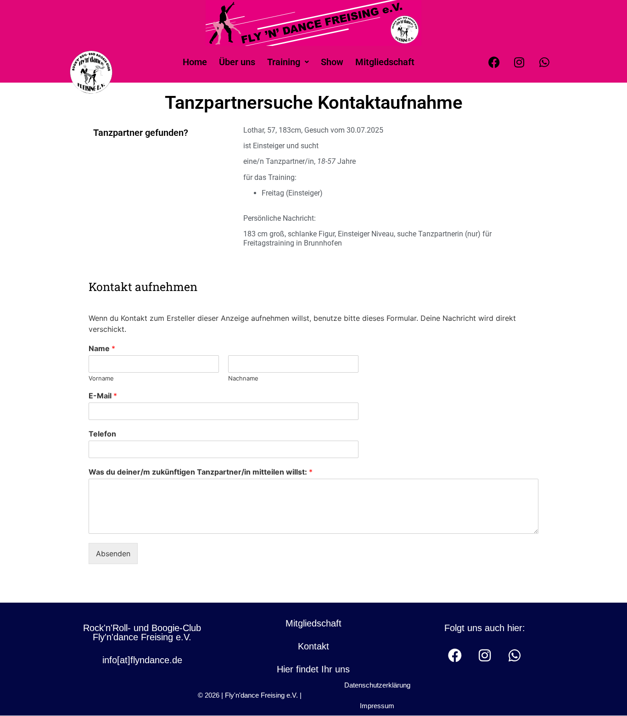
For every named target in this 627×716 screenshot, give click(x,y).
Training (283, 61)
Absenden (113, 553)
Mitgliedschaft (384, 61)
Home (195, 61)
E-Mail (103, 395)
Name (102, 348)
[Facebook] (493, 61)
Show (332, 61)
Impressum (377, 706)
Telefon (102, 433)
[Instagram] (519, 61)
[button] (288, 61)
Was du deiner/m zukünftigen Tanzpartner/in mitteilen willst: (201, 471)
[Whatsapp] (544, 61)
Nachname (243, 378)
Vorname (101, 378)
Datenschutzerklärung (377, 685)
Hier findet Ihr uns (313, 669)
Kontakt (313, 646)
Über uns (237, 61)
